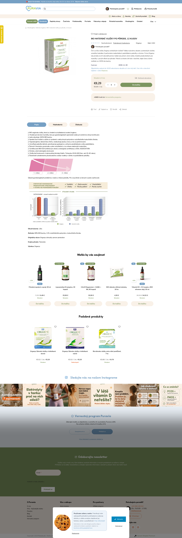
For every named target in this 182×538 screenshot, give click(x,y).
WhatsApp (135, 516)
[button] (40, 304)
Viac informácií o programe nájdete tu (91, 439)
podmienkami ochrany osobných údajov (57, 482)
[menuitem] (32, 21)
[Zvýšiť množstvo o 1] (114, 84)
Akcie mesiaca (64, 506)
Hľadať (98, 9)
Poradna (29, 511)
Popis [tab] (36, 124)
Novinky (128, 16)
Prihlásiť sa (102, 431)
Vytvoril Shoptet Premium (146, 536)
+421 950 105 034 (137, 506)
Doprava (104, 71)
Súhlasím (120, 519)
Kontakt (29, 516)
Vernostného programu (113, 97)
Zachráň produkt (141, 16)
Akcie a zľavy (116, 16)
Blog (153, 16)
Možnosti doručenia (144, 78)
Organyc (139, 43)
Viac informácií (99, 521)
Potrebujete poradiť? (117, 9)
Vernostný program (33, 519)
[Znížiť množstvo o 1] (108, 84)
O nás (29, 506)
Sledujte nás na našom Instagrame (93, 377)
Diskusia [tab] (78, 124)
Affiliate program (98, 506)
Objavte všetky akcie (81, 2)
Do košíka (136, 85)
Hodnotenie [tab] (57, 124)
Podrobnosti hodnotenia (121, 43)
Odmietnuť (118, 526)
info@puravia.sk (136, 511)
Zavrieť (107, 112)
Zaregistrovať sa (80, 431)
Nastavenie (75, 533)
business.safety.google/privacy (83, 528)
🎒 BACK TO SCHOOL (33, 2)
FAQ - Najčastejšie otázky (35, 509)
